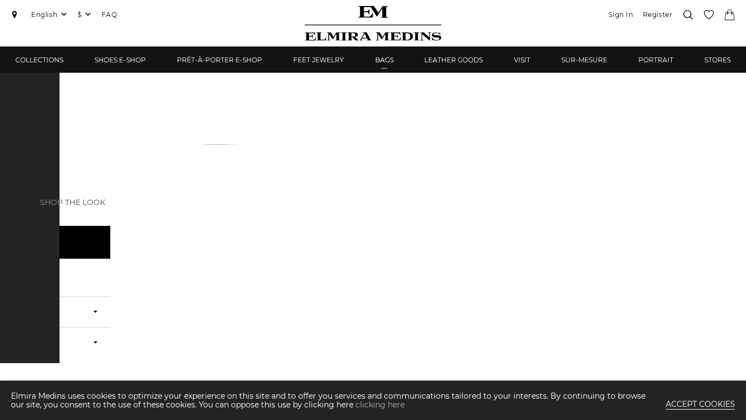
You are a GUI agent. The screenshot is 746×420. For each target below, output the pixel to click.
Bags (384, 60)
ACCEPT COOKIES (700, 404)
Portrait (655, 60)
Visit (522, 60)
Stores (717, 60)
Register (658, 15)
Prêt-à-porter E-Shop (219, 60)
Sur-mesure (584, 60)
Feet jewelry (318, 60)
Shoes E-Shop (120, 60)
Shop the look (72, 202)
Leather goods (453, 60)
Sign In (620, 15)
